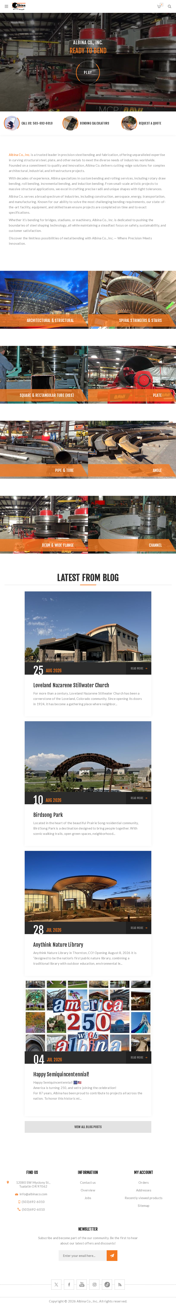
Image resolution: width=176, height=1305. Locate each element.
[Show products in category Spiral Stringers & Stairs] (132, 300)
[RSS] (120, 1285)
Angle (157, 470)
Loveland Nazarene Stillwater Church (71, 685)
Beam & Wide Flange (58, 545)
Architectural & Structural (50, 320)
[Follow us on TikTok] (107, 1285)
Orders (143, 1182)
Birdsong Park (48, 815)
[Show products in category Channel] (132, 525)
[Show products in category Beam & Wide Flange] (44, 525)
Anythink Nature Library (58, 945)
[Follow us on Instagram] (94, 1285)
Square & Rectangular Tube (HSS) (47, 395)
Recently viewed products (143, 1198)
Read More (137, 668)
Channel (155, 545)
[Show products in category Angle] (132, 450)
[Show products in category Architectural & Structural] (44, 300)
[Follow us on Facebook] (69, 1285)
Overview (88, 1190)
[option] (44, 300)
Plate (157, 395)
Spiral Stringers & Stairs (140, 320)
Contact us (88, 1182)
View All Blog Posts (88, 1127)
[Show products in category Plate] (132, 375)
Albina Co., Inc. (19, 155)
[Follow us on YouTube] (82, 1285)
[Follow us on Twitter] (56, 1285)
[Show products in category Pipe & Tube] (44, 450)
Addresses (143, 1190)
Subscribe (112, 1255)
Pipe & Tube (64, 470)
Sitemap (143, 1205)
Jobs (88, 1198)
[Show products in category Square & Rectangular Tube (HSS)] (44, 375)
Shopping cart (161, 4)
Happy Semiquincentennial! (61, 1074)
